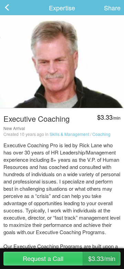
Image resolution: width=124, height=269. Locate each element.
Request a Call (69, 258)
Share (112, 7)
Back (14, 7)
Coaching (101, 134)
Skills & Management (69, 134)
